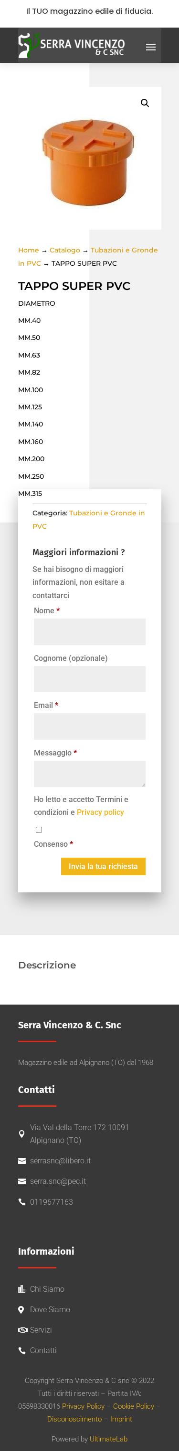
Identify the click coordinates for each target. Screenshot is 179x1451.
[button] (145, 103)
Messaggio (55, 752)
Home (28, 250)
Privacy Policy (83, 1406)
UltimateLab (108, 1439)
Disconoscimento (74, 1419)
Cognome (71, 658)
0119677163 (51, 1202)
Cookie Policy (133, 1406)
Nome (47, 610)
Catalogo (65, 250)
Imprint (121, 1419)
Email (46, 705)
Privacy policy (100, 812)
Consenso (53, 844)
